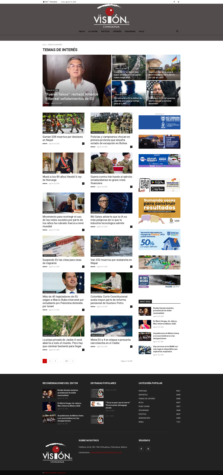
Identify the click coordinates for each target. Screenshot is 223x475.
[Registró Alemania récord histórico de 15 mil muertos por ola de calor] (163, 67)
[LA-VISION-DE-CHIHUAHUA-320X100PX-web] (159, 160)
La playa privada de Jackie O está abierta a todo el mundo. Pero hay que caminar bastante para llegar (63, 343)
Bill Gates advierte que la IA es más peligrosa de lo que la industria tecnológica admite (109, 220)
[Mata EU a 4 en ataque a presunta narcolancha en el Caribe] (111, 326)
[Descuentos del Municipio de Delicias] (159, 239)
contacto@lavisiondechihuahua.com (106, 452)
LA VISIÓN (93, 31)
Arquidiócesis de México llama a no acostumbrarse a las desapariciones (166, 335)
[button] (177, 31)
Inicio (44, 45)
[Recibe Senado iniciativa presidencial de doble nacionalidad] (145, 311)
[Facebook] (174, 2)
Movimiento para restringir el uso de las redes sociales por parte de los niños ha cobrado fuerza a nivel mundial (63, 221)
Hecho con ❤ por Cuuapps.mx (55, 473)
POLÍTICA (105, 31)
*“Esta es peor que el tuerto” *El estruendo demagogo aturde (118, 405)
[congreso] (159, 210)
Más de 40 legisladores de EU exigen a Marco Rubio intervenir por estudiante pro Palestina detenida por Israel (63, 301)
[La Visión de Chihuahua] (111, 16)
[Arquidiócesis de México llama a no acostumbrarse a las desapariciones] (145, 336)
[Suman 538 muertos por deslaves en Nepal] (63, 123)
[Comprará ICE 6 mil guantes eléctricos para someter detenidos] (163, 93)
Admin (45, 143)
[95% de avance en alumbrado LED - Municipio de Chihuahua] (159, 142)
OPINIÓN (117, 31)
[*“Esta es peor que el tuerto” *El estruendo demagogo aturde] (97, 403)
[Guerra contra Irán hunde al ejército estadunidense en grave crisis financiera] (111, 163)
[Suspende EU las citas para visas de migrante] (63, 246)
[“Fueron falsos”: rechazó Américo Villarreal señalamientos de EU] (77, 80)
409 (66, 361)
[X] (178, 2)
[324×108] (159, 122)
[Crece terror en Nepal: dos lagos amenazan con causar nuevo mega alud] (129, 67)
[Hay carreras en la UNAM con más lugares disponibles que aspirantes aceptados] (145, 349)
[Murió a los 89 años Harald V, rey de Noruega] (63, 163)
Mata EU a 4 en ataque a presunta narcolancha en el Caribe (111, 341)
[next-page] (73, 361)
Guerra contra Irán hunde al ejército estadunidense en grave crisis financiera (111, 180)
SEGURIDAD (130, 31)
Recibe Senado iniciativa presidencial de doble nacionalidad (163, 310)
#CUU (141, 31)
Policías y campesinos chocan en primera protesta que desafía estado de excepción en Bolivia (110, 140)
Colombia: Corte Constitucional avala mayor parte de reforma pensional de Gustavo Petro (109, 300)
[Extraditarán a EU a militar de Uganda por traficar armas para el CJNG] (129, 93)
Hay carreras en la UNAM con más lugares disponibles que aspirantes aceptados (165, 349)
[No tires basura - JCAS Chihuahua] (159, 281)
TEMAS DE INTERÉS (52, 90)
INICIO (82, 31)
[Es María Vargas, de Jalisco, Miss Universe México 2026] (145, 324)
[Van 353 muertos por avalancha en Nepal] (111, 246)
